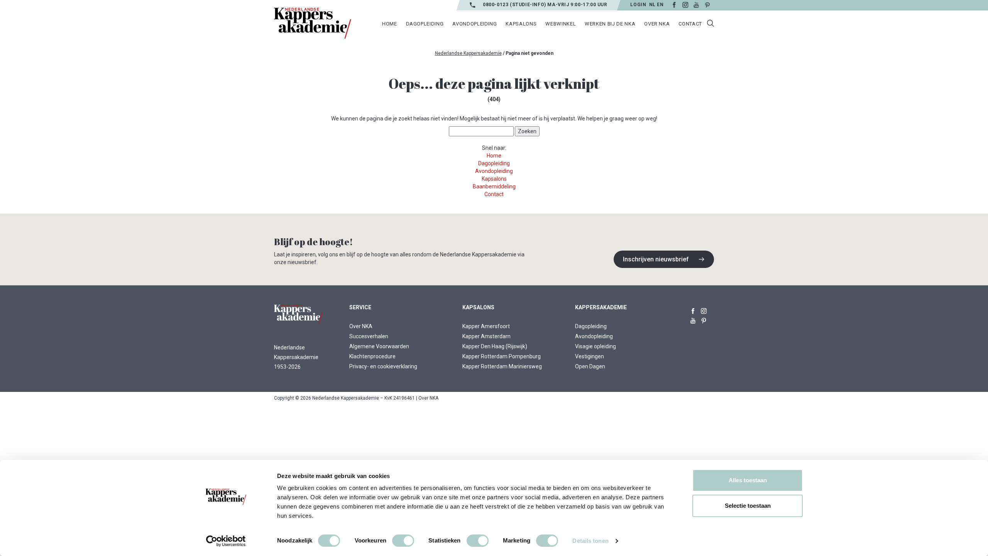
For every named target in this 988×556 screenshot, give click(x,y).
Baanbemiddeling (494, 186)
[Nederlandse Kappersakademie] (312, 23)
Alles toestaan (748, 480)
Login (638, 4)
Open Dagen (590, 366)
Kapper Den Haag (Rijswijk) (494, 346)
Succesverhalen (368, 336)
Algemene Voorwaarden (379, 346)
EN (660, 4)
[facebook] (693, 309)
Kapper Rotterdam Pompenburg (501, 356)
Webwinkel (560, 24)
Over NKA (360, 326)
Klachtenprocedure (372, 356)
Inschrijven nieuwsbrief (656, 259)
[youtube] (693, 319)
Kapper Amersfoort (486, 326)
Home (494, 156)
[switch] (403, 540)
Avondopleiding (494, 171)
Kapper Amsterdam (486, 336)
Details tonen (590, 540)
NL (652, 4)
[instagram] (704, 309)
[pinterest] (704, 319)
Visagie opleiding (595, 346)
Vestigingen (589, 356)
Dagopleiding (494, 163)
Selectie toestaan (748, 505)
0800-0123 (496, 4)
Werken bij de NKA (610, 24)
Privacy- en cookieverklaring (383, 366)
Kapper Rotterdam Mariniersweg (502, 366)
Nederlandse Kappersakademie (468, 53)
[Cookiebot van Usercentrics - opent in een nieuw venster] (226, 541)
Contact (494, 194)
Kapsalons (494, 179)
